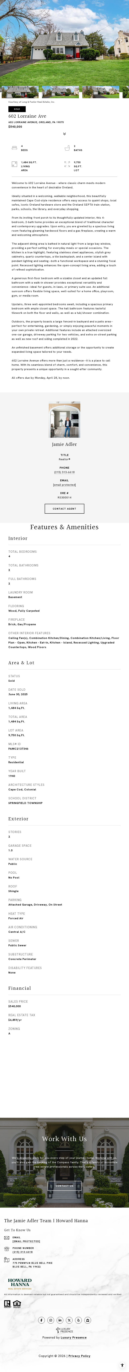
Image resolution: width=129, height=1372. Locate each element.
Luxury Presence (74, 1337)
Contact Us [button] (64, 1185)
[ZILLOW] (87, 1320)
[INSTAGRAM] (50, 1320)
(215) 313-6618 (64, 472)
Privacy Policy (80, 1356)
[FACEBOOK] (41, 1320)
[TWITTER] (69, 1320)
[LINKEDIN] (60, 1320)
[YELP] (78, 1320)
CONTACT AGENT (64, 508)
